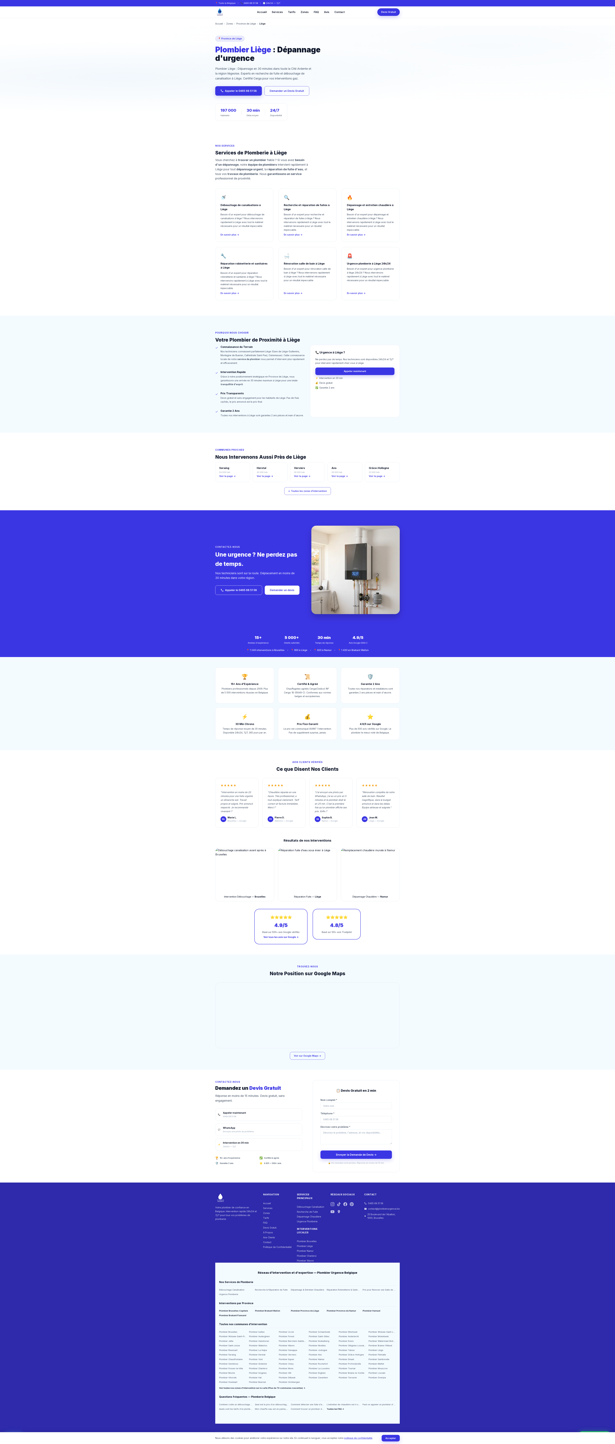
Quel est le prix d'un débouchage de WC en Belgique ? (271, 1404)
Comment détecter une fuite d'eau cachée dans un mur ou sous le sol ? (307, 1404)
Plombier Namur (305, 1251)
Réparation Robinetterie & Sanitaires (343, 1290)
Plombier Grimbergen (289, 1382)
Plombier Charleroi (306, 1255)
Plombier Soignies (258, 1373)
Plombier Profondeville (350, 1364)
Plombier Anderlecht (349, 1336)
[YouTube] (332, 1212)
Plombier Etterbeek (348, 1332)
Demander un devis (282, 590)
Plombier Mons (286, 1368)
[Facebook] (345, 1204)
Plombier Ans (315, 1354)
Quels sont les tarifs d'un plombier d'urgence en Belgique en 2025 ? (235, 1409)
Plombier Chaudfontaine (231, 1359)
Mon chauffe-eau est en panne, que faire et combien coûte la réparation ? (271, 1409)
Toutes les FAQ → (335, 1409)
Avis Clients (269, 1237)
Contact (339, 12)
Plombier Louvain (377, 1373)
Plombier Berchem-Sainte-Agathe (292, 1341)
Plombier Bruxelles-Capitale (233, 1311)
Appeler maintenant (355, 371)
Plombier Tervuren (348, 1377)
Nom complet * (328, 1100)
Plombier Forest (286, 1336)
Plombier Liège (305, 1246)
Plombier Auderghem (259, 1336)
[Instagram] (332, 1204)
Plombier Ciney (286, 1364)
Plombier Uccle (286, 1332)
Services (277, 12)
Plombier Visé (256, 1359)
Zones (305, 12)
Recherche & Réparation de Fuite (271, 1290)
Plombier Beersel (257, 1382)
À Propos (268, 1232)
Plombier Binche (227, 1373)
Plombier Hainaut (371, 1311)
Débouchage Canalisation (310, 1206)
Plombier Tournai (347, 1368)
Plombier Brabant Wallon (267, 1311)
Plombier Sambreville (379, 1359)
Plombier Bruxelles (307, 1241)
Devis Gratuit (388, 12)
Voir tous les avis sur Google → (281, 937)
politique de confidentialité (358, 1438)
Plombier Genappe (288, 1350)
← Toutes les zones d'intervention (307, 491)
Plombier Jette (226, 1341)
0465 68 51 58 (251, 3)
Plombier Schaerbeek (319, 1332)
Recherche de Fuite (307, 1211)
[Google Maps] (339, 1212)
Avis (326, 12)
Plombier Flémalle (377, 1354)
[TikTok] (339, 1204)
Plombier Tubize (347, 1350)
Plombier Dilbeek (287, 1377)
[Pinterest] (352, 1204)
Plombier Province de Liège (305, 1311)
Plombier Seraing (227, 1354)
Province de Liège (246, 23)
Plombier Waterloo (258, 1345)
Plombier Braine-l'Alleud (380, 1345)
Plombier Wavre (305, 1260)
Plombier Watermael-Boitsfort (382, 1341)
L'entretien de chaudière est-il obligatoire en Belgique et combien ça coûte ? (343, 1404)
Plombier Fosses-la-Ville (231, 1368)
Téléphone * (327, 1113)
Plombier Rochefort (318, 1364)
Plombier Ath (285, 1373)
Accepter (390, 1438)
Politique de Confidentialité (277, 1247)
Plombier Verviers (287, 1354)
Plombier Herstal (257, 1354)
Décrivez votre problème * (335, 1126)
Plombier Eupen (286, 1359)
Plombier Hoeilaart (228, 1382)
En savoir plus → (230, 234)
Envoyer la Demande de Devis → (356, 1154)
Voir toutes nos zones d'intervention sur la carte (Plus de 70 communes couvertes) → (262, 1388)
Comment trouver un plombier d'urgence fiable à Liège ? (307, 1409)
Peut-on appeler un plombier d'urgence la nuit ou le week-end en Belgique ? (379, 1404)
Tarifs (291, 12)
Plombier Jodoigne (318, 1350)
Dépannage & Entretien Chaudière (307, 1290)
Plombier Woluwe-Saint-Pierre (232, 1336)
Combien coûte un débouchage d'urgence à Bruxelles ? (235, 1404)
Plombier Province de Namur (341, 1311)
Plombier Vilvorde (228, 1377)
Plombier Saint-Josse (229, 1345)
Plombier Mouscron (378, 1368)
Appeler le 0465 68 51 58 (241, 90)
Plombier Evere (346, 1341)
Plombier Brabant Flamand (232, 1315)
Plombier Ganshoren (259, 1341)
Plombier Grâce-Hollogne (351, 1354)
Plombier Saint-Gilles (319, 1336)
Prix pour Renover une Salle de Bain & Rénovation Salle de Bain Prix (379, 1290)
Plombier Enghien (317, 1373)
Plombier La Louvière (319, 1368)
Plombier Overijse (377, 1377)
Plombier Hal (255, 1377)
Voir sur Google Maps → (307, 1055)
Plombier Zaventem (318, 1377)
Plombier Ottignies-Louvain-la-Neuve (352, 1345)
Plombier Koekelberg (319, 1341)
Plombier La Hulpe (258, 1350)
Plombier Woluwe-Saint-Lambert (382, 1332)
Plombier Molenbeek (379, 1336)
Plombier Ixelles (257, 1332)
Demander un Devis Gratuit (287, 90)
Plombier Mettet (376, 1364)
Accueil (262, 12)
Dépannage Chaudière (309, 1216)
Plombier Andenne (258, 1364)
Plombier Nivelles (317, 1345)
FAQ (316, 12)
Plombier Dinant (346, 1359)
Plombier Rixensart (228, 1350)
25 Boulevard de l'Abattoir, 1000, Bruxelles (381, 1216)
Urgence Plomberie (307, 1221)
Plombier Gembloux (228, 1364)
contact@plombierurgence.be (384, 1208)
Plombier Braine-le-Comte (351, 1373)
